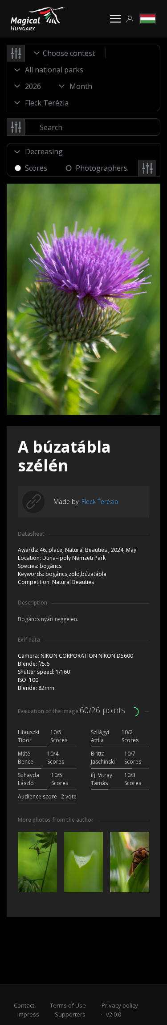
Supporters (70, 1014)
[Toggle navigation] (115, 19)
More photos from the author (56, 819)
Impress (28, 1014)
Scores (36, 168)
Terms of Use (68, 1005)
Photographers (101, 168)
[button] (130, 19)
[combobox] (65, 53)
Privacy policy (120, 1005)
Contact (24, 1005)
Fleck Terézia (99, 501)
